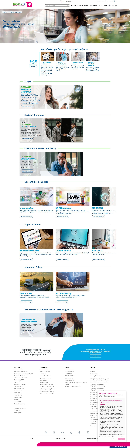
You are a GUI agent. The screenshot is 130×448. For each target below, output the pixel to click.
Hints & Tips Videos (45, 376)
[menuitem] (45, 432)
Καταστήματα (100, 1)
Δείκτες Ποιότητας (95, 376)
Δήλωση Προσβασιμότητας (47, 389)
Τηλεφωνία (17, 382)
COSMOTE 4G (69, 378)
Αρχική (5, 12)
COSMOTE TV (18, 393)
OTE (32, 438)
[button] (109, 5)
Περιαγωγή (43, 373)
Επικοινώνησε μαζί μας (46, 384)
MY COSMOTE (103, 5)
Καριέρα (92, 371)
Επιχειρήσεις (69, 1)
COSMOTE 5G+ (69, 371)
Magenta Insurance (19, 403)
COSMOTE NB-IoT (70, 380)
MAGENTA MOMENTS (20, 408)
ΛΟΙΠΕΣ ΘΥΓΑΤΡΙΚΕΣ (60, 438)
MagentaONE (18, 395)
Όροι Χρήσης (94, 373)
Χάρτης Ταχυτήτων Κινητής (73, 386)
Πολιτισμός (17, 410)
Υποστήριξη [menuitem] (43, 367)
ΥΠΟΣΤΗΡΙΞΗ (93, 5)
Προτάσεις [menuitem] (17, 367)
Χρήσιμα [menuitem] (93, 367)
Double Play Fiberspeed (20, 377)
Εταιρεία (111, 1)
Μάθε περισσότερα (27, 106)
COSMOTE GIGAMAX (20, 384)
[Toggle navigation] (116, 5)
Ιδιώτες (61, 1)
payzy (16, 406)
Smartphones (18, 397)
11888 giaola (17, 412)
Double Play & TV (19, 380)
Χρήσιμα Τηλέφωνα (45, 378)
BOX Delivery (17, 401)
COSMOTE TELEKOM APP (47, 386)
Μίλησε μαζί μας (95, 356)
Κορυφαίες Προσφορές (21, 371)
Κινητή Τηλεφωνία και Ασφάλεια (99, 382)
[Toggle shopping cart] (113, 5)
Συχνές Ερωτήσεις (45, 371)
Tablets (16, 399)
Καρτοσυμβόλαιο (19, 388)
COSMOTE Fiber (69, 376)
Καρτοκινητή (18, 390)
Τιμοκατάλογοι (44, 382)
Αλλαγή (33, 66)
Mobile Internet (18, 386)
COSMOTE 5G (69, 373)
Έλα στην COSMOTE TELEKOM (79, 5)
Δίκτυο (106, 1)
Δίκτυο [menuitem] (67, 367)
